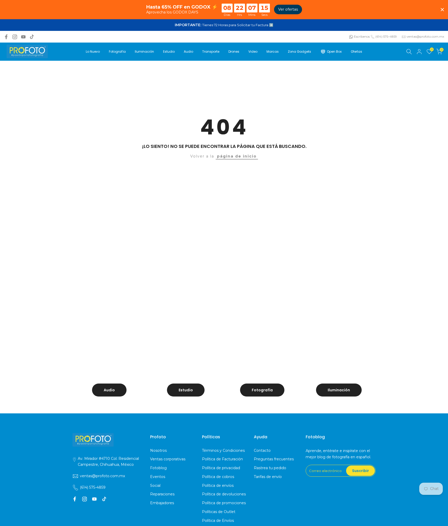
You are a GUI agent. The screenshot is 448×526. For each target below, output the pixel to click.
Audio (188, 51)
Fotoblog (158, 468)
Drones (233, 51)
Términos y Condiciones (223, 450)
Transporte (210, 51)
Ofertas (356, 51)
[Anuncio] (224, 25)
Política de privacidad (221, 468)
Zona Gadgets (299, 51)
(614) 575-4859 (386, 36)
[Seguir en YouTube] (23, 37)
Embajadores (162, 503)
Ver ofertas (288, 9)
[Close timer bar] (442, 9)
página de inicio (237, 156)
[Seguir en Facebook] (6, 37)
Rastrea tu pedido (270, 468)
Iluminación (144, 51)
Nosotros (158, 450)
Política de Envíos (218, 520)
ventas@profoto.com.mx (425, 36)
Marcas (273, 51)
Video (252, 51)
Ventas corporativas (167, 459)
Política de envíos (218, 485)
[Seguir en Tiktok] (32, 37)
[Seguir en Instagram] (14, 37)
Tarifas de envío (268, 476)
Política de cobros (218, 476)
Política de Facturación (222, 459)
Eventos (157, 476)
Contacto (262, 450)
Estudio (169, 51)
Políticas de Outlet (218, 511)
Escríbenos (362, 36)
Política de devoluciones (224, 494)
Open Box (334, 51)
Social (155, 485)
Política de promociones (224, 503)
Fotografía (117, 51)
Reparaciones (162, 494)
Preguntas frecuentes (274, 459)
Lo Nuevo (93, 51)
